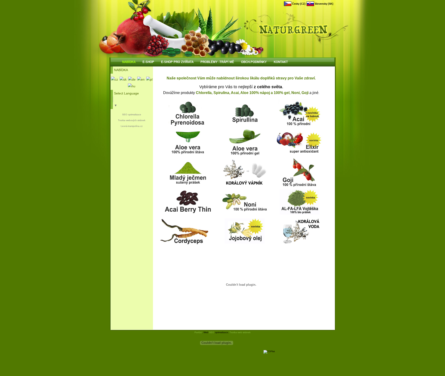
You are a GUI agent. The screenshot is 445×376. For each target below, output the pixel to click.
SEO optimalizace (131, 114)
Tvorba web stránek (240, 332)
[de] (132, 79)
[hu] (131, 86)
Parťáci (198, 332)
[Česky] (114, 79)
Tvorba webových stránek (131, 120)
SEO (211, 332)
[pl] (149, 79)
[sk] (123, 79)
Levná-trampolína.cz (132, 126)
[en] (141, 79)
